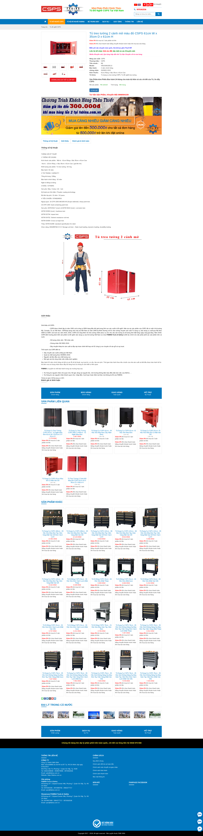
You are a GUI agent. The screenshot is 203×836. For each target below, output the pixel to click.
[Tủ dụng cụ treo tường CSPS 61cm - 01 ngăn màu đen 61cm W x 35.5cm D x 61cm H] (52, 417)
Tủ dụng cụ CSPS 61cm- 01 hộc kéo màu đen (126, 431)
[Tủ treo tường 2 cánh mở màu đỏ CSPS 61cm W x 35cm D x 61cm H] (45, 67)
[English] (139, 5)
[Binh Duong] (48, 715)
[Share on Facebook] (45, 698)
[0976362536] (200, 814)
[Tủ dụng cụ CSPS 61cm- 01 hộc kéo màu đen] (126, 417)
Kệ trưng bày (93, 22)
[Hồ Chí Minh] (94, 715)
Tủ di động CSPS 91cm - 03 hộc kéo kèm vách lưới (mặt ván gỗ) (52, 627)
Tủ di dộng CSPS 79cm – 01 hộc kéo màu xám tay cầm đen (101, 627)
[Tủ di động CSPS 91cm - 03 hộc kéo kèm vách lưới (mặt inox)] (77, 612)
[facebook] (200, 829)
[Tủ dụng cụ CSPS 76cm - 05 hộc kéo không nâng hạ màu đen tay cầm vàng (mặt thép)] (150, 612)
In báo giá (94, 90)
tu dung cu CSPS (59, 378)
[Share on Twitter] (47, 698)
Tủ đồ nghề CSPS (56, 22)
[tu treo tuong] (63, 67)
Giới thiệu (65, 141)
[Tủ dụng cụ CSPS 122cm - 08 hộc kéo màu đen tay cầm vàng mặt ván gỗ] (126, 518)
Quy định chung (98, 761)
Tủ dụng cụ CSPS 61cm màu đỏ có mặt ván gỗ (52, 479)
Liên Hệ (140, 22)
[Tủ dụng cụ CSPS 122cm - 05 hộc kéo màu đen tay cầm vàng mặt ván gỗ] (52, 566)
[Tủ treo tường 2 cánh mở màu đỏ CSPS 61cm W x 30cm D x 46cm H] (77, 465)
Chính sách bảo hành (100, 770)
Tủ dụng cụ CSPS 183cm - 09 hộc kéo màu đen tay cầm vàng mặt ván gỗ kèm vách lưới (52, 534)
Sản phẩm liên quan (55, 401)
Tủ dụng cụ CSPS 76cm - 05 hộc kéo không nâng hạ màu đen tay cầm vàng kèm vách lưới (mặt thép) (126, 628)
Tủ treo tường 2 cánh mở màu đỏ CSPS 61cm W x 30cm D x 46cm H (77, 480)
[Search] (158, 14)
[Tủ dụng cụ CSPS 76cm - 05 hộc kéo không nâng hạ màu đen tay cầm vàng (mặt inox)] (52, 660)
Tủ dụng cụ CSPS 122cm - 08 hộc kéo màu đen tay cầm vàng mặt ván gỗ (126, 533)
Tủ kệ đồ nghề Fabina (76, 22)
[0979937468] (200, 821)
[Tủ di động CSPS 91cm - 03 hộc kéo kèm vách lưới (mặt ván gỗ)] (52, 612)
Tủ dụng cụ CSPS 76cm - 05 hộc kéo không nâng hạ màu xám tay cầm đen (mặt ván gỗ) (150, 676)
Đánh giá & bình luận (80, 141)
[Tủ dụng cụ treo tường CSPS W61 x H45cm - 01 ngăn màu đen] (77, 417)
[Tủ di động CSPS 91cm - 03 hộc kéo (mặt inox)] (126, 566)
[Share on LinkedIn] (55, 698)
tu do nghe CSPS (49, 378)
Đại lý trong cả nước (56, 704)
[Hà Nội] (63, 715)
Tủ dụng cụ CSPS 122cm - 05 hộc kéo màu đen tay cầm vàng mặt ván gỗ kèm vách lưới (150, 534)
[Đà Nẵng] (78, 715)
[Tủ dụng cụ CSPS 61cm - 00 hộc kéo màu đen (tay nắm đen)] (101, 417)
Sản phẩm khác (52, 501)
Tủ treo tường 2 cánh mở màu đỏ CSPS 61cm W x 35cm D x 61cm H (123, 35)
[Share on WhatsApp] (42, 698)
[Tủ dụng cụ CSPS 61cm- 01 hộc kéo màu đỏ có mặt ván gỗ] (150, 417)
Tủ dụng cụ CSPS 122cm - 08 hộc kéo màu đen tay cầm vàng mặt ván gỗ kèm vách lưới (101, 534)
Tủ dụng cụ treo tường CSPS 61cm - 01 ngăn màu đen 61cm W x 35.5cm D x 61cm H (52, 433)
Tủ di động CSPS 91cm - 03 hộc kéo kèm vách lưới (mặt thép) (77, 581)
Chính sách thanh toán (100, 773)
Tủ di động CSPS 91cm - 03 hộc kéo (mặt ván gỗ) (150, 580)
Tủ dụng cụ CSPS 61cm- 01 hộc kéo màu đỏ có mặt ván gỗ (150, 432)
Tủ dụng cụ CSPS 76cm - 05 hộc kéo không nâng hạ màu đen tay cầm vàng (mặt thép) (150, 627)
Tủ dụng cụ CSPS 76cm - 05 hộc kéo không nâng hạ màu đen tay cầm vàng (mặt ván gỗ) (101, 676)
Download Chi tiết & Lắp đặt (63, 80)
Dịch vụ (105, 22)
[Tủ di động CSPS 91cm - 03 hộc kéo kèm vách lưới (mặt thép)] (77, 566)
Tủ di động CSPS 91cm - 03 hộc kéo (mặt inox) (126, 580)
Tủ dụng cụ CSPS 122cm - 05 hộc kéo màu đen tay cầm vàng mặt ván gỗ (52, 581)
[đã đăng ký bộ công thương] (103, 823)
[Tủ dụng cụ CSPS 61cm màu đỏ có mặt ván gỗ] (52, 465)
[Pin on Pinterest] (52, 698)
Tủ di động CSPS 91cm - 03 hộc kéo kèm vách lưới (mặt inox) (77, 627)
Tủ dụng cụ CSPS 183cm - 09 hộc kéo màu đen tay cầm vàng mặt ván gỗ (77, 533)
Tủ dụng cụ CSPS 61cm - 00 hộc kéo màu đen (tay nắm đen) (101, 432)
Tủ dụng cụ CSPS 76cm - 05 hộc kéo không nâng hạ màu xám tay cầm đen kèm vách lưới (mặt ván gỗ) (125, 676)
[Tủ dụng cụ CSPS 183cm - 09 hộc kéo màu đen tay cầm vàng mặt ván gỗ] (77, 518)
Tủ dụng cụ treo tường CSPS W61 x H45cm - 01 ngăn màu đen (77, 432)
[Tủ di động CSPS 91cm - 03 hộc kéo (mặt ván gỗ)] (150, 566)
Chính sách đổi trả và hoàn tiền (103, 764)
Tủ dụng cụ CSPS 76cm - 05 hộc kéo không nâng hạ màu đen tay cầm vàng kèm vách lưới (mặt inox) (77, 676)
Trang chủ (44, 27)
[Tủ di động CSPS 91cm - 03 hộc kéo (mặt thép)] (101, 566)
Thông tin (129, 22)
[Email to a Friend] (50, 698)
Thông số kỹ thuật (50, 141)
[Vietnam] (135, 5)
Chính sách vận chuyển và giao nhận (105, 767)
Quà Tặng (117, 22)
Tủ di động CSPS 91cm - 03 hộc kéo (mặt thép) (102, 580)
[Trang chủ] (45, 21)
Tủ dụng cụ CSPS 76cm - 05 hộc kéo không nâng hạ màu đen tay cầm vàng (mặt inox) (52, 675)
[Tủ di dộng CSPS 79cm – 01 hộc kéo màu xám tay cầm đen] (101, 612)
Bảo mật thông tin (99, 777)
